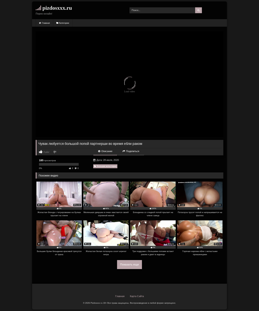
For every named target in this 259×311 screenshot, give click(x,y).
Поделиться (132, 151)
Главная (46, 23)
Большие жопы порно (106, 166)
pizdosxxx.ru (56, 8)
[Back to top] (249, 302)
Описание (106, 151)
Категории (64, 23)
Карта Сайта (137, 296)
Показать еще (129, 264)
